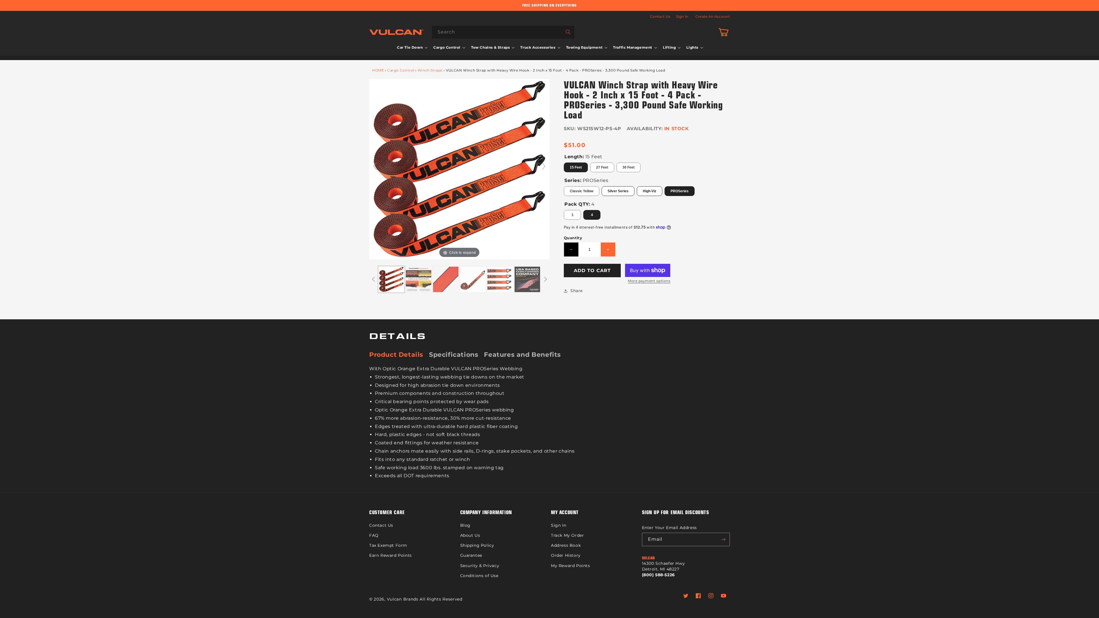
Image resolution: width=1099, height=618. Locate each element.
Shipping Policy (477, 545)
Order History (566, 555)
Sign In (682, 16)
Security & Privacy (479, 565)
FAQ (374, 535)
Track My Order (567, 535)
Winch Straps (430, 70)
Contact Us (660, 16)
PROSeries (680, 191)
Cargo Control (400, 70)
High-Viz (649, 191)
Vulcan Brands (402, 599)
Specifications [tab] (453, 354)
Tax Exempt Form (388, 545)
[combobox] (503, 32)
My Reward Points (570, 565)
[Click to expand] (459, 169)
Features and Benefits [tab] (522, 354)
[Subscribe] (723, 539)
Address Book (566, 545)
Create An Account (712, 16)
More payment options (649, 281)
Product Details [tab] (396, 354)
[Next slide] (544, 166)
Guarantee (471, 555)
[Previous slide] (375, 166)
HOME (378, 70)
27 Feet (602, 167)
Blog (465, 525)
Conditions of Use (479, 575)
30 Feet (628, 167)
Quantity (573, 237)
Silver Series (618, 191)
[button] (412, 47)
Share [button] (576, 290)
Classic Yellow (581, 191)
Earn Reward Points (390, 555)
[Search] (568, 32)
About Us (470, 535)
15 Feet (576, 167)
